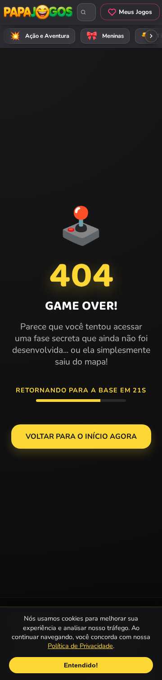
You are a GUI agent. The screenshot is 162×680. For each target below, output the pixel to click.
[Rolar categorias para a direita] (151, 36)
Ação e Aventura (39, 36)
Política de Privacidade (80, 645)
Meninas (105, 36)
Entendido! (81, 665)
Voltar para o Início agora (81, 436)
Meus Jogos (135, 12)
